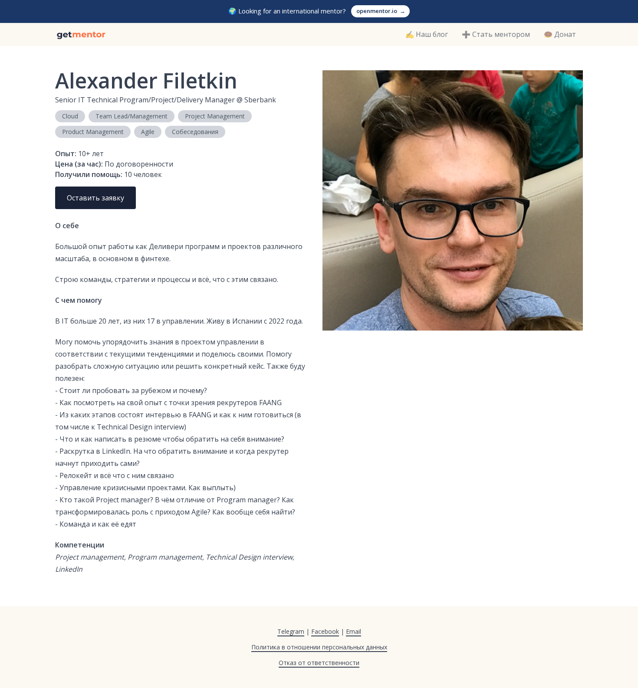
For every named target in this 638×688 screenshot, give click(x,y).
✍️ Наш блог (426, 34)
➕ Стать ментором (496, 34)
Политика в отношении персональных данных (319, 647)
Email (353, 631)
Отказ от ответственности (319, 663)
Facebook (325, 631)
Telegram (290, 631)
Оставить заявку (95, 198)
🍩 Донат (560, 34)
